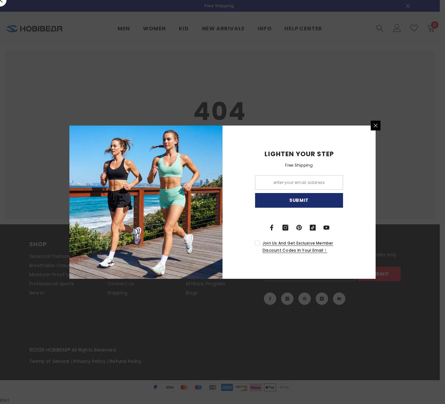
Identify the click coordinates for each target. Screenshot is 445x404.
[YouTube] (326, 227)
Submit (299, 200)
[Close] (375, 125)
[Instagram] (285, 227)
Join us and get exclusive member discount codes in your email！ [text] (298, 246)
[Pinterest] (299, 227)
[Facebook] (272, 227)
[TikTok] (313, 227)
